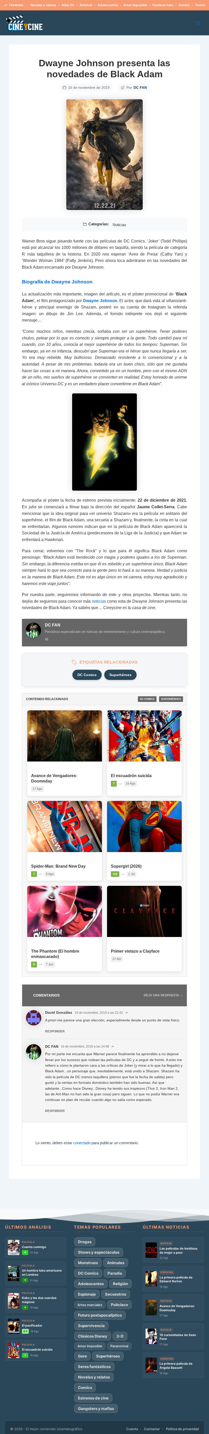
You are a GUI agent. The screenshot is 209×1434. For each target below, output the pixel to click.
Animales (115, 1262)
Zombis (163, 5)
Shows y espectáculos (98, 1252)
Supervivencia (91, 1325)
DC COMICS (147, 699)
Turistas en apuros (189, 5)
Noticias (119, 225)
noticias (99, 601)
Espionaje (87, 1294)
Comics (85, 1387)
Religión (120, 1283)
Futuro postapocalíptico (100, 1315)
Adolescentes (87, 5)
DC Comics (87, 675)
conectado (81, 1143)
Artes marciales (89, 1305)
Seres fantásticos (94, 1366)
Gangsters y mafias (96, 1408)
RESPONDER (55, 1031)
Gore (82, 1356)
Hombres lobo (142, 5)
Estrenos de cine (93, 1398)
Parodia (115, 1273)
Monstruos (88, 1262)
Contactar (152, 1429)
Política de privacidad (182, 1429)
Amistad (65, 5)
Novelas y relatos (94, 1377)
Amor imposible (115, 5)
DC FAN (140, 87)
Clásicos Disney (92, 1336)
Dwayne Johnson (100, 301)
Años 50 (47, 5)
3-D (120, 1336)
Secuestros (115, 1294)
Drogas (85, 1241)
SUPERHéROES (171, 699)
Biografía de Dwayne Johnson (57, 281)
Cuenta (132, 1429)
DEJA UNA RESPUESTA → (163, 995)
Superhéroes (120, 675)
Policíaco (119, 1304)
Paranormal (119, 1346)
